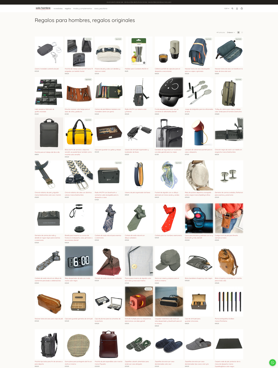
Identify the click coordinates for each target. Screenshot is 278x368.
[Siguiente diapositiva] (60, 51)
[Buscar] (232, 8)
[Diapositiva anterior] (38, 51)
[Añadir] (60, 63)
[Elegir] (60, 104)
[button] (231, 32)
